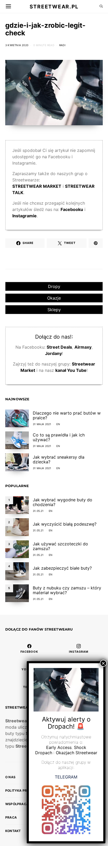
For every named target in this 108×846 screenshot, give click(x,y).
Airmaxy (82, 347)
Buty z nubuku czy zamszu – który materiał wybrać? (67, 590)
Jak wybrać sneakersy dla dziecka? (58, 459)
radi (62, 45)
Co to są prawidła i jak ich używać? (59, 437)
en (58, 424)
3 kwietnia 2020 (16, 45)
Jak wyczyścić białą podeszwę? (64, 524)
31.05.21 (38, 510)
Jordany (53, 353)
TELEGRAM (66, 777)
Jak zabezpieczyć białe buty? (62, 568)
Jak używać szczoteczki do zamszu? (60, 546)
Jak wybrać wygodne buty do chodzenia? (62, 502)
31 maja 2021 (42, 424)
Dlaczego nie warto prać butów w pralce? (67, 415)
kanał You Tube (71, 370)
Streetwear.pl (54, 6)
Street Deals (59, 347)
